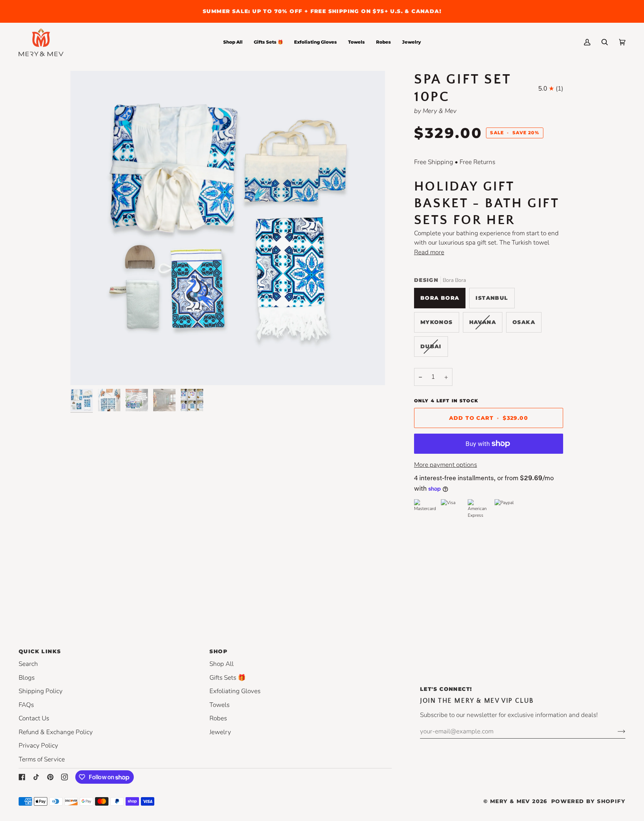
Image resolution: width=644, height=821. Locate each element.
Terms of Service (42, 759)
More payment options (445, 464)
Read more (429, 252)
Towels (219, 705)
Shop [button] (218, 651)
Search (28, 664)
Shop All (221, 664)
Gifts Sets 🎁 (227, 677)
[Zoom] (227, 228)
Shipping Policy (41, 691)
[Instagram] (64, 777)
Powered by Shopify (588, 801)
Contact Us (34, 718)
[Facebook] (22, 777)
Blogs (27, 677)
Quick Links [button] (40, 651)
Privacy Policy (38, 745)
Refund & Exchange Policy (56, 732)
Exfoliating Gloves (235, 691)
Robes (218, 718)
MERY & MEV (510, 801)
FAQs (26, 705)
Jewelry (220, 732)
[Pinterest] (50, 777)
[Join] (615, 731)
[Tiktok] (36, 777)
